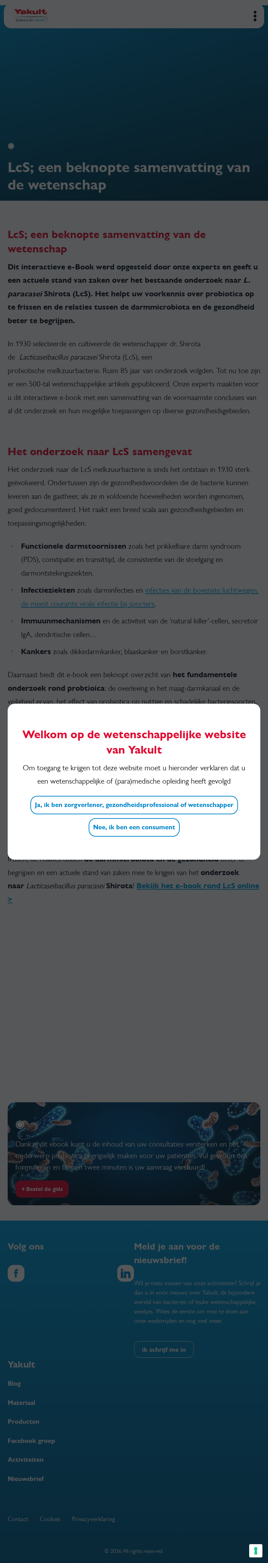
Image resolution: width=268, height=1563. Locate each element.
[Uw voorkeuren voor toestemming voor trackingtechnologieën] (255, 1550)
